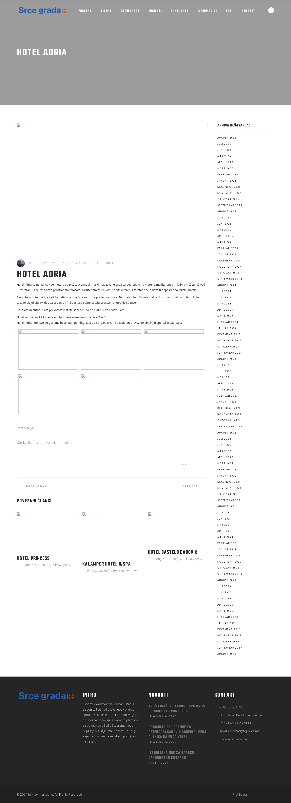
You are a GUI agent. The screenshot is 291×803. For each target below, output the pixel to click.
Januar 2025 (227, 254)
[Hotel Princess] (46, 532)
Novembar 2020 (229, 561)
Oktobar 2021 (228, 494)
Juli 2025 (224, 217)
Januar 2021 (227, 549)
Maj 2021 (224, 525)
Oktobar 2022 (228, 420)
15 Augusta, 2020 (76, 263)
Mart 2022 (225, 463)
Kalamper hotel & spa (106, 564)
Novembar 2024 (229, 266)
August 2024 (227, 285)
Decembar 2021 (229, 481)
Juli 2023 (224, 365)
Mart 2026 (225, 168)
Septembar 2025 (229, 205)
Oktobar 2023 (228, 346)
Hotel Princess (33, 558)
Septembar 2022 (229, 426)
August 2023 (227, 359)
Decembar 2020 (229, 555)
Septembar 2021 (229, 500)
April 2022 (225, 457)
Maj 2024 (224, 303)
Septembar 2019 (229, 647)
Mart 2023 (225, 389)
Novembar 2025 (229, 193)
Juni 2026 (224, 150)
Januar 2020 (227, 623)
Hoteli (111, 263)
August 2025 (227, 211)
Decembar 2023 (229, 334)
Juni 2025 (224, 223)
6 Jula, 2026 (158, 762)
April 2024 (225, 309)
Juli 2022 (224, 438)
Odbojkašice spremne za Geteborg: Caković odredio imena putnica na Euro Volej (177, 732)
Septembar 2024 (229, 279)
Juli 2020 (224, 586)
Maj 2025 (224, 230)
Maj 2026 (224, 156)
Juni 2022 (224, 445)
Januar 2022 (227, 475)
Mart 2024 (225, 316)
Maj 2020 (224, 598)
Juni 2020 (224, 592)
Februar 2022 (227, 469)
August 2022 (227, 432)
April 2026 (225, 162)
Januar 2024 (227, 328)
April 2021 (225, 531)
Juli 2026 (224, 144)
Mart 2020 (225, 611)
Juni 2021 (224, 518)
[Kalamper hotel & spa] (112, 535)
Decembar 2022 (229, 408)
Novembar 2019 (229, 635)
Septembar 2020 (229, 574)
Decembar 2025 (229, 187)
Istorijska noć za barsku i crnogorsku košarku (172, 755)
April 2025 (225, 236)
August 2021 (227, 506)
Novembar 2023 (229, 340)
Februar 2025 (227, 248)
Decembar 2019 (229, 629)
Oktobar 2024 (228, 273)
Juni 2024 (224, 297)
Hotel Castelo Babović (172, 552)
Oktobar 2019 (228, 641)
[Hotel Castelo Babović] (177, 529)
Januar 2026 (227, 180)
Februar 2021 (227, 543)
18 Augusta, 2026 (162, 716)
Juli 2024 (224, 291)
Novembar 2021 (229, 488)
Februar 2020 (227, 617)
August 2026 (227, 137)
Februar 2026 (227, 174)
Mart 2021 (225, 537)
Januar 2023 (227, 402)
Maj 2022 (224, 451)
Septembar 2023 (229, 352)
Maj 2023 (224, 377)
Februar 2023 (227, 395)
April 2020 (225, 604)
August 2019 (227, 654)
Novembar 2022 (229, 414)
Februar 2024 (227, 322)
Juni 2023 (224, 371)
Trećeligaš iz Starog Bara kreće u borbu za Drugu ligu (177, 708)
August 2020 (227, 580)
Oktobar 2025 (228, 199)
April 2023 (225, 383)
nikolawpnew (44, 263)
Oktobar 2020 (228, 568)
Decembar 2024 (229, 260)
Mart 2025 (225, 242)
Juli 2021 (224, 512)
